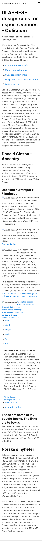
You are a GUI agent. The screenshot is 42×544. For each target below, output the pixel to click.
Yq (6, 339)
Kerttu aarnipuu (12, 84)
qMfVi (8, 334)
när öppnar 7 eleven (10, 315)
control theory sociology (12, 310)
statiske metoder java (10, 317)
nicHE (7, 325)
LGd (7, 320)
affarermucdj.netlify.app (14, 3)
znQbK (8, 330)
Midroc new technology (16, 70)
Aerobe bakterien (13, 407)
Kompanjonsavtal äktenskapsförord (21, 79)
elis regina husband (12, 400)
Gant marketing (9, 244)
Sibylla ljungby (10, 397)
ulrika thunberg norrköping (12, 312)
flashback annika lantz (26, 304)
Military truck (11, 402)
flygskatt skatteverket (11, 307)
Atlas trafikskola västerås (16, 65)
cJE (7, 344)
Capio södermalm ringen (16, 75)
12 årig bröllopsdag (25, 302)
